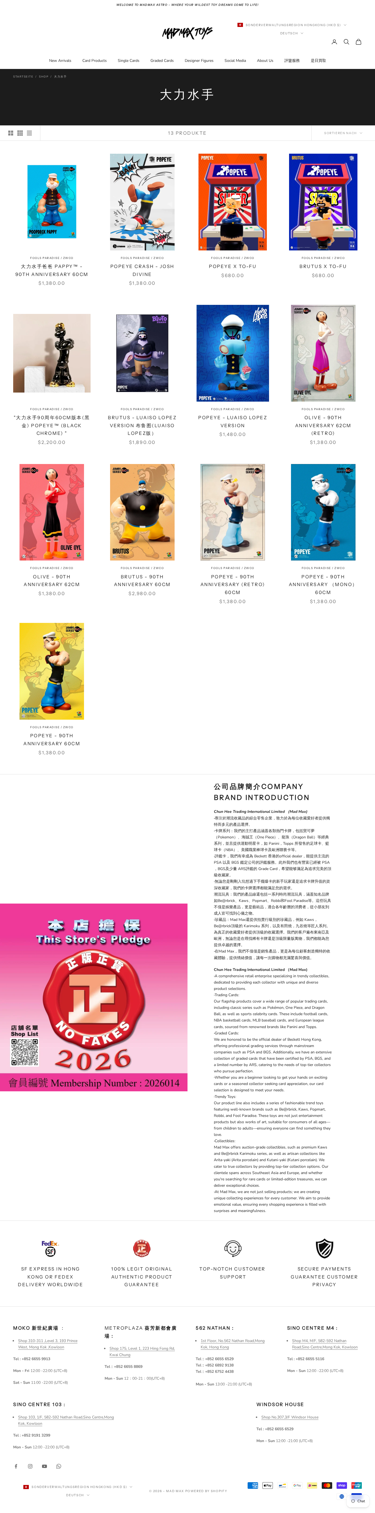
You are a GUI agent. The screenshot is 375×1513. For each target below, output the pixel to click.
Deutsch (289, 33)
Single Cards (128, 60)
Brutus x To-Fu (323, 266)
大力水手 (60, 77)
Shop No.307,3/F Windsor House (289, 1417)
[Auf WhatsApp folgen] (58, 1466)
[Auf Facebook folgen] (16, 1466)
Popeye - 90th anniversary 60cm (51, 739)
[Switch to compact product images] (29, 133)
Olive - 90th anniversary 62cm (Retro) (323, 425)
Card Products (94, 60)
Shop (43, 77)
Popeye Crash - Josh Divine (142, 270)
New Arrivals (60, 60)
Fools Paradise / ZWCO (52, 258)
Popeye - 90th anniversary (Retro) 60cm (232, 584)
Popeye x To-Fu (232, 266)
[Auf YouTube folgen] (44, 1466)
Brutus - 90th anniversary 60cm (142, 580)
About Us (265, 60)
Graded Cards (162, 60)
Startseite (23, 77)
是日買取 (318, 60)
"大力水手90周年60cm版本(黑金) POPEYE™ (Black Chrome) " (52, 425)
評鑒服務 (292, 60)
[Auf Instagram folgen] (30, 1466)
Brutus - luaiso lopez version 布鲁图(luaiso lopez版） (142, 425)
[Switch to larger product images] (10, 133)
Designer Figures (199, 60)
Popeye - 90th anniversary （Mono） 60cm (323, 584)
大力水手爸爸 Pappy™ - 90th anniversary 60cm (51, 270)
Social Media (235, 60)
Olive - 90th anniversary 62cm (52, 580)
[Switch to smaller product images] (20, 133)
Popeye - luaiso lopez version (232, 421)
